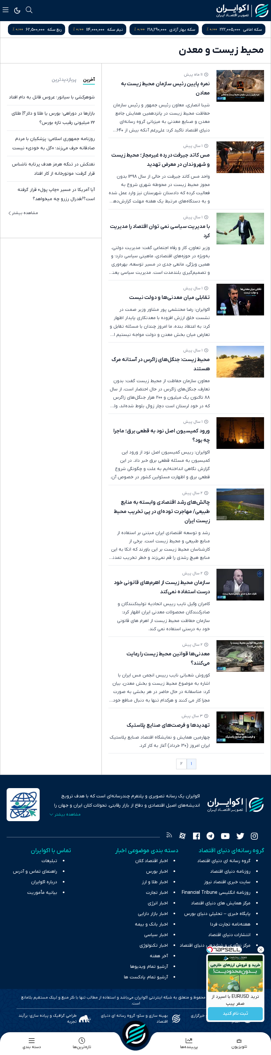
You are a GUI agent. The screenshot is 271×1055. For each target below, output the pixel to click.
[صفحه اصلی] (135, 1034)
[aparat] (182, 837)
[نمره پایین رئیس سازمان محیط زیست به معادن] (240, 86)
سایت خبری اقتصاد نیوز (227, 882)
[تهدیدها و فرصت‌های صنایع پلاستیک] (240, 727)
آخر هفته (159, 956)
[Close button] (260, 949)
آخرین (89, 80)
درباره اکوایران (44, 882)
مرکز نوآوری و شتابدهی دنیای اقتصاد (215, 945)
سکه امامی (252, 29)
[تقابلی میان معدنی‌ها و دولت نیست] (240, 299)
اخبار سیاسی (156, 935)
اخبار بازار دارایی (153, 914)
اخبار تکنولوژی (153, 945)
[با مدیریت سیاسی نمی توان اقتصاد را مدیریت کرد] (240, 228)
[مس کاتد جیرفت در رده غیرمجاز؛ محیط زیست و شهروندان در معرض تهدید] (240, 157)
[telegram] (210, 837)
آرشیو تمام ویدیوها (149, 967)
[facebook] (196, 837)
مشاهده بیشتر (25, 213)
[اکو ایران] (242, 10)
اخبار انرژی (158, 903)
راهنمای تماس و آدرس (35, 871)
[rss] (169, 837)
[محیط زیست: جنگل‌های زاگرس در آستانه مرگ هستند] (240, 362)
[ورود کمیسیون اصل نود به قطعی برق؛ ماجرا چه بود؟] (240, 433)
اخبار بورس (157, 871)
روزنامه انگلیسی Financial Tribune (216, 893)
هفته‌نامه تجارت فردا (230, 924)
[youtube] (225, 837)
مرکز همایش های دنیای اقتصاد (221, 903)
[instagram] (254, 837)
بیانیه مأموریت (42, 893)
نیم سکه (115, 29)
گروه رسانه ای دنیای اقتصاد (224, 861)
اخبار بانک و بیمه (151, 924)
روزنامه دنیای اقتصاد (230, 871)
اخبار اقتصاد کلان (151, 861)
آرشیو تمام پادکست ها (146, 977)
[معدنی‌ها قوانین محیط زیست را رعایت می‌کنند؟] (240, 656)
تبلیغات (49, 861)
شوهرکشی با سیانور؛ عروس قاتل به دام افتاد (52, 97)
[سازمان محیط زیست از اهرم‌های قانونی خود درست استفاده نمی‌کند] (240, 584)
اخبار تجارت (157, 893)
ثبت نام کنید (235, 1014)
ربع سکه (54, 29)
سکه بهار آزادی (182, 29)
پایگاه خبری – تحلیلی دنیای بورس (217, 914)
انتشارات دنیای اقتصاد (229, 935)
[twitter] (240, 837)
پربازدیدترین (64, 80)
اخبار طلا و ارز (155, 882)
